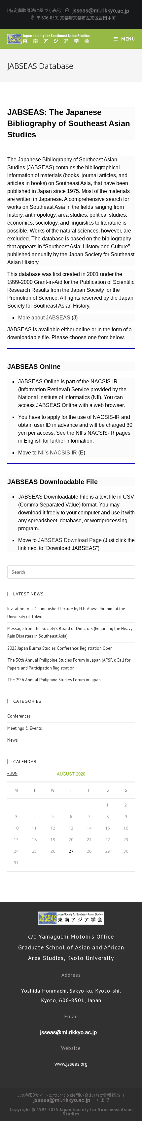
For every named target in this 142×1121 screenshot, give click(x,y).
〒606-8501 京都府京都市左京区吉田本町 (76, 18)
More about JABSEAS (44, 317)
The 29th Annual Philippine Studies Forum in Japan (54, 680)
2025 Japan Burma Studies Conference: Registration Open (60, 648)
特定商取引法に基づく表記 (35, 10)
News (12, 740)
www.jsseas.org (71, 1064)
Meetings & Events (24, 728)
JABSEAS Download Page (70, 540)
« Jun (12, 773)
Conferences (19, 716)
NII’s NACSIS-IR (57, 452)
